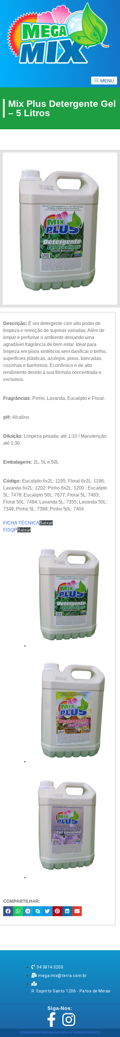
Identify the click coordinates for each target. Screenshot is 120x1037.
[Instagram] (68, 1019)
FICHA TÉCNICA (21, 522)
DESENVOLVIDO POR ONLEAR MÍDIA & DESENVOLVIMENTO (60, 1032)
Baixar (46, 522)
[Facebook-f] (51, 1019)
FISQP (10, 529)
